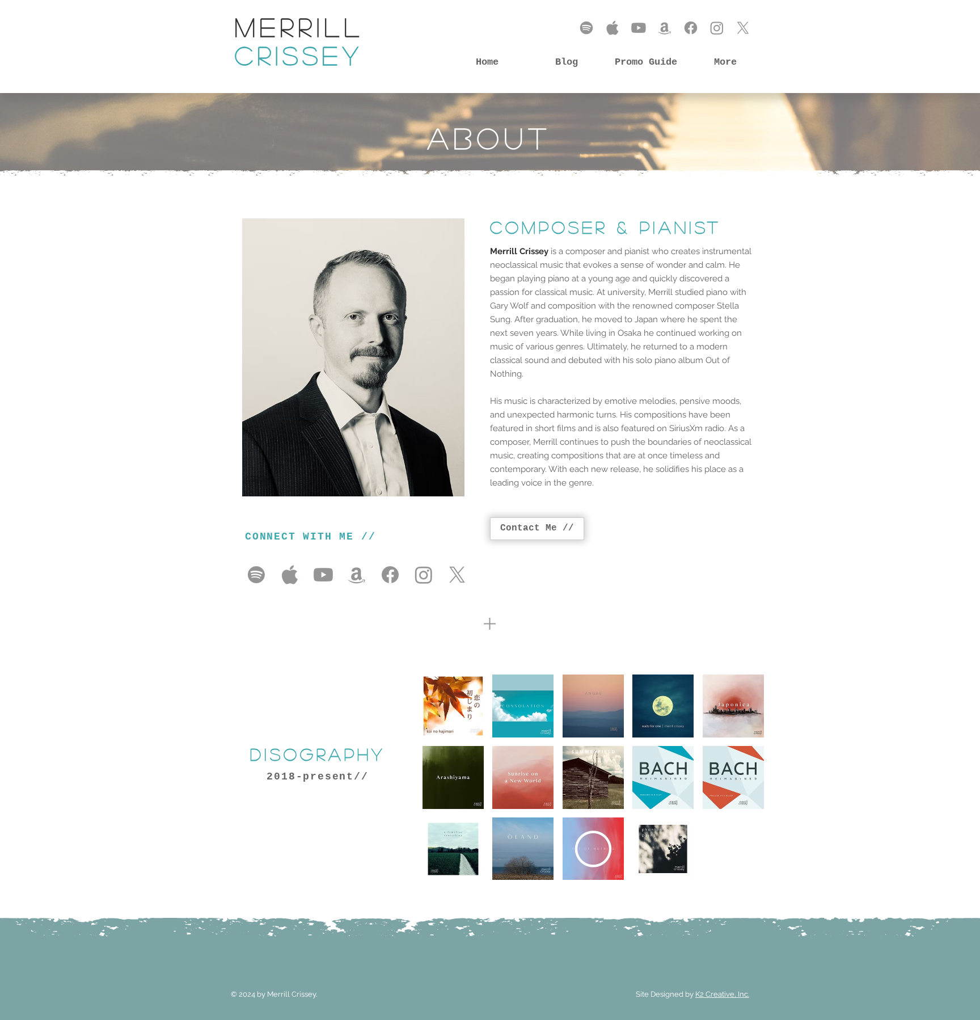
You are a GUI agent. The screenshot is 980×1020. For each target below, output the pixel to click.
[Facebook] (690, 27)
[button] (453, 706)
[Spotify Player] (684, 536)
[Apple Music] (612, 27)
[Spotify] (586, 27)
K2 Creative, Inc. (722, 994)
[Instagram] (716, 27)
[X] (742, 27)
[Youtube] (638, 27)
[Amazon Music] (664, 27)
